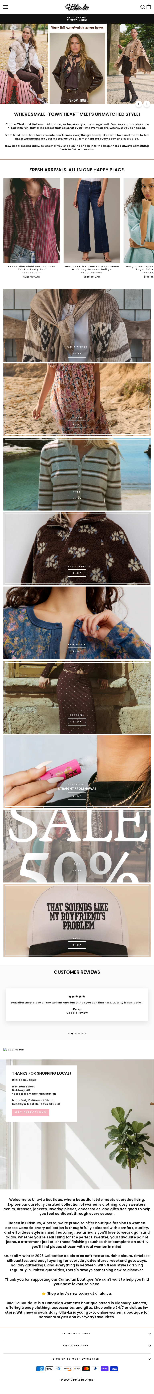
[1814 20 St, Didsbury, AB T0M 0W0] (77, 1124)
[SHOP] (77, 399)
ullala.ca (103, 1293)
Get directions (30, 1112)
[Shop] (77, 325)
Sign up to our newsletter (76, 1358)
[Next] (146, 104)
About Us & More (76, 1333)
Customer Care (76, 1345)
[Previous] (138, 104)
